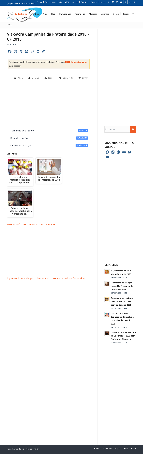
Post (9, 24)
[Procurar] (133, 14)
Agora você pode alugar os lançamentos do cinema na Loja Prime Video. (47, 278)
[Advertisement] (48, 103)
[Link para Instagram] (117, 2)
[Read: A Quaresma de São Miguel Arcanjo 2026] (106, 271)
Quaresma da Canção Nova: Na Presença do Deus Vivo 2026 (122, 286)
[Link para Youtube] (121, 2)
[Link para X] (113, 2)
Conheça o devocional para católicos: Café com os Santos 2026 (122, 301)
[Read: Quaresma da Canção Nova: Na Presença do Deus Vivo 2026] (106, 283)
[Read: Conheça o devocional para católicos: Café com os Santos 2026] (106, 299)
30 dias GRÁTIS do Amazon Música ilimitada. (32, 224)
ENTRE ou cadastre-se (76, 62)
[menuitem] (39, 2)
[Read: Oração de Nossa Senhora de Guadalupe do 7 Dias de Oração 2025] (106, 314)
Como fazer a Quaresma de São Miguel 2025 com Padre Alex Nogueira (123, 335)
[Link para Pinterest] (125, 2)
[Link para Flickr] (130, 2)
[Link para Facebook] (109, 2)
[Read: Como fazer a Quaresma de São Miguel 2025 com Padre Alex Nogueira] (106, 333)
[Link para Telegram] (134, 2)
